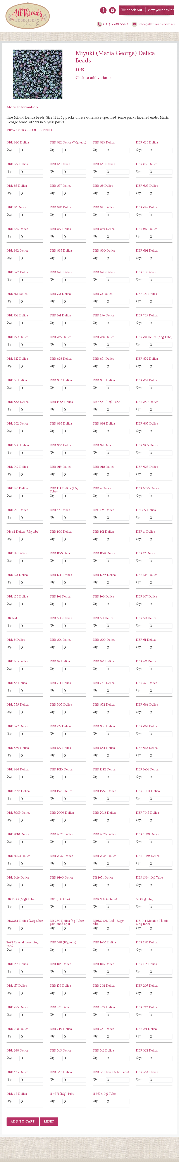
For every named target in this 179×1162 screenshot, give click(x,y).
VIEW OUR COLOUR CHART (29, 130)
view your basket (161, 10)
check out (134, 10)
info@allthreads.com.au (156, 24)
